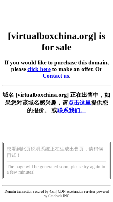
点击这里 (79, 102)
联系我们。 (71, 110)
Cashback (55, 196)
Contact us (55, 76)
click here (39, 69)
